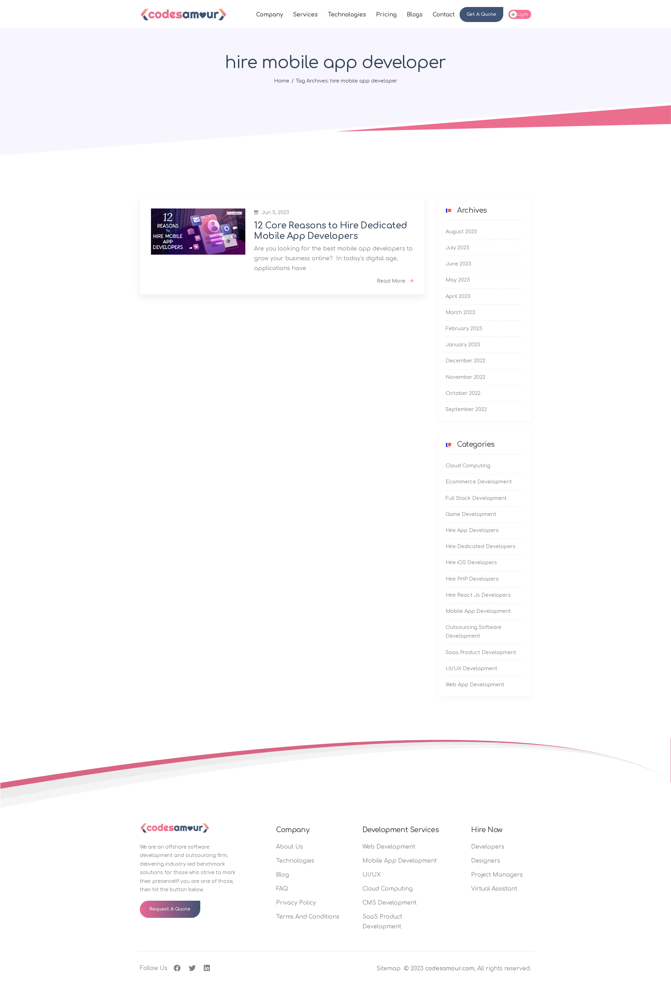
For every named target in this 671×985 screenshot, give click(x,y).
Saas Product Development (481, 652)
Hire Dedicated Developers (480, 546)
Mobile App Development (478, 611)
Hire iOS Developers (471, 562)
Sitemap (388, 968)
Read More (391, 280)
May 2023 (458, 280)
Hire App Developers (472, 530)
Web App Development (475, 684)
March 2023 (460, 312)
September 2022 (466, 409)
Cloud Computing (468, 465)
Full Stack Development (476, 498)
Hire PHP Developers (472, 579)
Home (281, 81)
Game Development (471, 514)
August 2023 (461, 231)
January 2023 (463, 344)
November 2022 (465, 377)
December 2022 (465, 360)
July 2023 (457, 247)
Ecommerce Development (479, 481)
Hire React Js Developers (478, 595)
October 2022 (463, 393)
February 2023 (464, 328)
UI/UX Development (471, 668)
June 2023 (458, 264)
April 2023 (458, 296)
